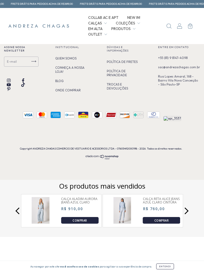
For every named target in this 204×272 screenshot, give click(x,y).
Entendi (165, 266)
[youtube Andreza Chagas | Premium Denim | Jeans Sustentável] (9, 85)
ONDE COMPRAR (68, 90)
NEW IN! (133, 17)
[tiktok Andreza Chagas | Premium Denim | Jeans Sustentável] (23, 85)
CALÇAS (95, 23)
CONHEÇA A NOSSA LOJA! (69, 70)
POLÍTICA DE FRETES (122, 62)
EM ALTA (95, 28)
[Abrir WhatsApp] (13, 258)
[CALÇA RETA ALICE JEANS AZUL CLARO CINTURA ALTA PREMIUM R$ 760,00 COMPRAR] (122, 222)
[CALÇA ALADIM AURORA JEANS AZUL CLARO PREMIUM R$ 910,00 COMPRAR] (41, 222)
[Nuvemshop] (102, 158)
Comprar (80, 220)
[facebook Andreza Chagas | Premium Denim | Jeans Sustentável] (23, 80)
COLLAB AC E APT (103, 17)
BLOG (59, 81)
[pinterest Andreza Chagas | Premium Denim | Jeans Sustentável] (9, 89)
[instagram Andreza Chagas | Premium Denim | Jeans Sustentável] (9, 80)
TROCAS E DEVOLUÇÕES (117, 86)
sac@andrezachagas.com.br (179, 67)
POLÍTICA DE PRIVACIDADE (117, 73)
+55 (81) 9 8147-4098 (173, 58)
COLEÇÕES (126, 23)
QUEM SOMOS (65, 58)
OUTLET (95, 34)
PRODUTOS (121, 28)
